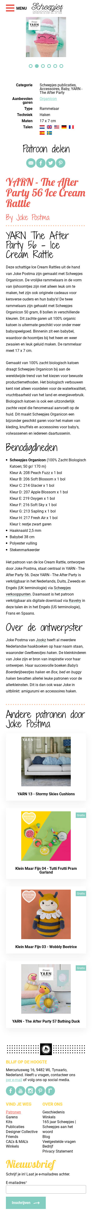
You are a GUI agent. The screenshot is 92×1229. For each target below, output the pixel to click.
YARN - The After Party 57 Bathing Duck (46, 1021)
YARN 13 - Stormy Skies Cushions (46, 794)
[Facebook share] (41, 163)
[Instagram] (30, 1091)
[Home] (47, 8)
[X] (50, 163)
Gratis (81, 815)
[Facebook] (10, 1091)
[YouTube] (20, 1091)
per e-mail (14, 1080)
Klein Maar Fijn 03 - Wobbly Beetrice (46, 947)
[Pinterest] (60, 163)
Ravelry (75, 600)
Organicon (48, 98)
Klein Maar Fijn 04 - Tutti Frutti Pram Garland (46, 870)
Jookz (41, 640)
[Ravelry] (50, 1091)
